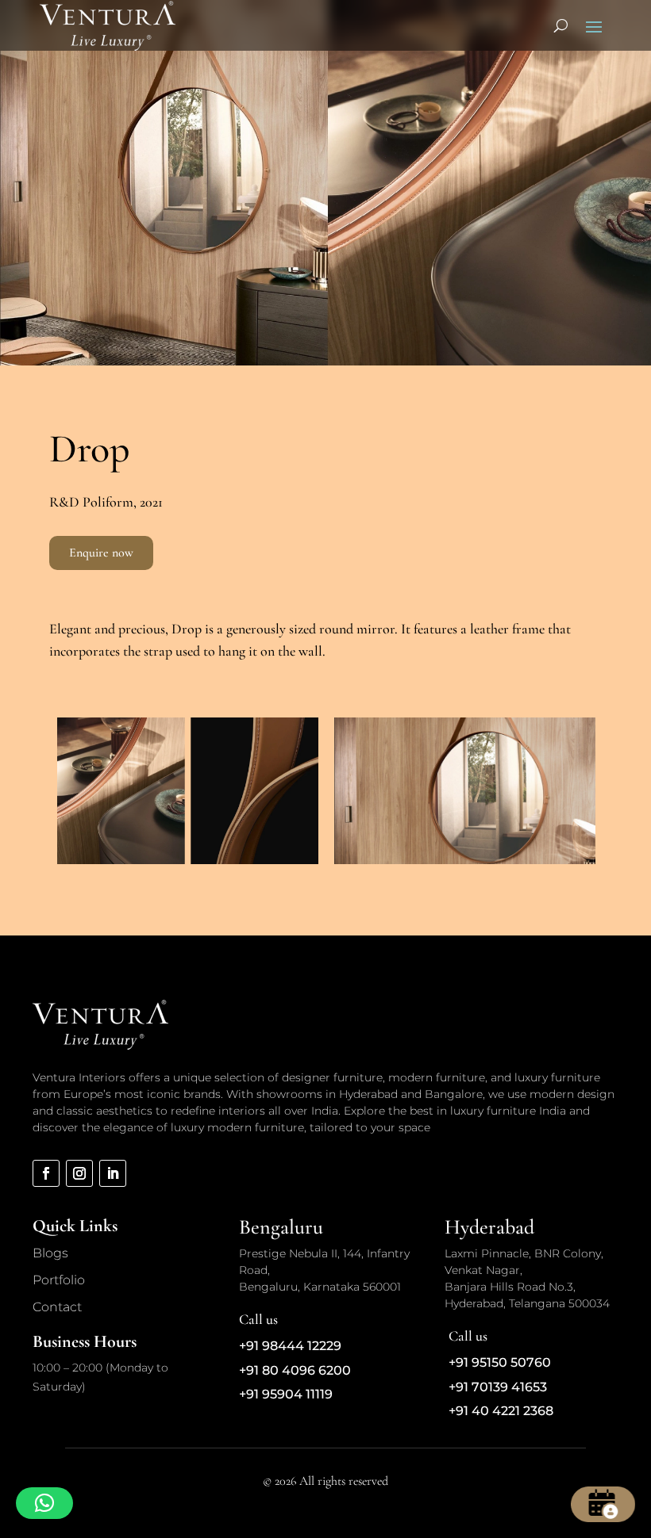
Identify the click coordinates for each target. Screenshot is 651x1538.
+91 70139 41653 (498, 1387)
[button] (44, 1503)
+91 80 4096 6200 (295, 1370)
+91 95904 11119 (286, 1394)
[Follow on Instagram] (79, 1173)
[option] (187, 790)
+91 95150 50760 (500, 1362)
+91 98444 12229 (290, 1345)
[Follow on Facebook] (46, 1173)
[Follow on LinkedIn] (112, 1173)
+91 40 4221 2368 (501, 1410)
